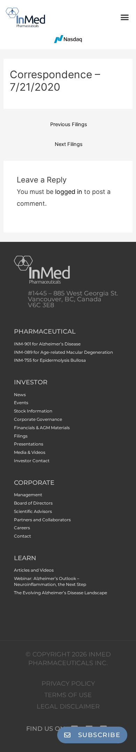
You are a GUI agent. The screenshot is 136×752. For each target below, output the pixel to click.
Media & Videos (29, 452)
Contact (22, 536)
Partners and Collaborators (42, 519)
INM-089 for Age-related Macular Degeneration (63, 352)
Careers (22, 527)
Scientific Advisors (33, 511)
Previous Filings (68, 124)
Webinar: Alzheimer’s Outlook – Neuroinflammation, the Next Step (50, 581)
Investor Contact (32, 460)
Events (21, 402)
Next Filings (69, 144)
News (20, 394)
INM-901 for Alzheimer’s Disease (47, 343)
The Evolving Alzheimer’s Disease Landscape (60, 592)
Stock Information (33, 411)
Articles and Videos (34, 570)
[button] (124, 17)
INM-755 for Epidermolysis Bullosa (50, 360)
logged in (68, 191)
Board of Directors (33, 503)
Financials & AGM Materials (42, 427)
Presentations (28, 444)
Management (28, 494)
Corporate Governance (38, 419)
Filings (21, 436)
